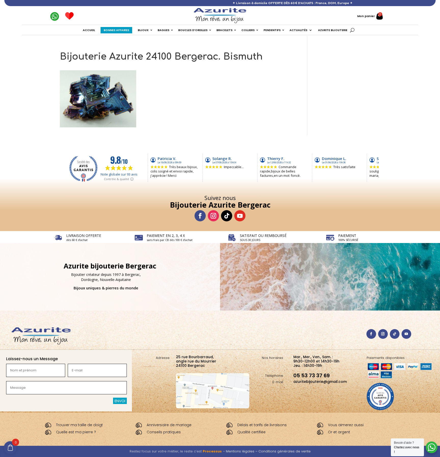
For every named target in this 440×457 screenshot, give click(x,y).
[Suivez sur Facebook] (200, 215)
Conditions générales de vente (284, 451)
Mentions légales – (242, 451)
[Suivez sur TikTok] (226, 215)
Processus (212, 451)
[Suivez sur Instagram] (213, 215)
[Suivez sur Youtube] (239, 215)
